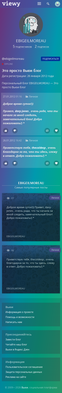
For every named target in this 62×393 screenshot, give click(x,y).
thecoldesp (39, 147)
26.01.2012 (9, 140)
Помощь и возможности (20, 317)
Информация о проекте (19, 312)
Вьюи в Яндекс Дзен (17, 349)
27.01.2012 (9, 96)
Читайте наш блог (16, 344)
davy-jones (22, 111)
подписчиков (22, 46)
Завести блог (13, 339)
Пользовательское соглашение (24, 367)
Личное (33, 96)
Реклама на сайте (16, 377)
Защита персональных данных (24, 372)
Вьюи (24, 387)
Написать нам (14, 322)
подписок (42, 46)
